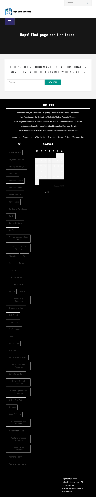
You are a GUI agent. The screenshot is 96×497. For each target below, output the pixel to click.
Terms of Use (78, 137)
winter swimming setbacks (18, 439)
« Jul (47, 192)
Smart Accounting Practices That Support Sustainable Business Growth (48, 130)
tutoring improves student (18, 422)
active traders (14, 152)
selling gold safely (16, 400)
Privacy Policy (64, 137)
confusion (12, 230)
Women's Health (15, 457)
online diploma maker (17, 357)
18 (41, 171)
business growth (15, 181)
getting (11, 291)
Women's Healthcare (17, 464)
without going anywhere (18, 448)
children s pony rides (17, 209)
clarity (11, 216)
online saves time (16, 374)
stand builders (14, 414)
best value (13, 173)
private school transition (18, 382)
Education (12, 256)
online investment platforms (18, 365)
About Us (16, 137)
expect (22, 263)
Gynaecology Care (16, 308)
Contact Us (27, 137)
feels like (12, 270)
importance (13, 322)
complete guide (15, 223)
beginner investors (16, 159)
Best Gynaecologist (16, 166)
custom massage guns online (18, 238)
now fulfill (12, 350)
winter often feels (16, 431)
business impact (15, 188)
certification (13, 202)
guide (22, 291)
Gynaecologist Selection (18, 299)
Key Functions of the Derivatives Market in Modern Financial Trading (48, 117)
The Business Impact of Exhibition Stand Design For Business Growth (48, 126)
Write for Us (40, 137)
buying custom (14, 195)
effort (25, 256)
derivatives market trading (18, 248)
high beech (13, 315)
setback (12, 407)
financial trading (15, 277)
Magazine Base (75, 488)
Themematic (67, 491)
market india (13, 343)
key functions (14, 329)
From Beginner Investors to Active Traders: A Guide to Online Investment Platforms (48, 122)
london (11, 336)
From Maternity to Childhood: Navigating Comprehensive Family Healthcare (48, 113)
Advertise (52, 137)
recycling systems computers (18, 392)
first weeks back (15, 284)
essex (11, 263)
